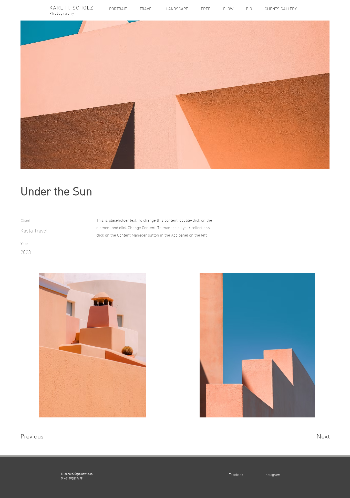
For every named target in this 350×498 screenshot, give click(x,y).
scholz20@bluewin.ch (78, 473)
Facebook (236, 474)
